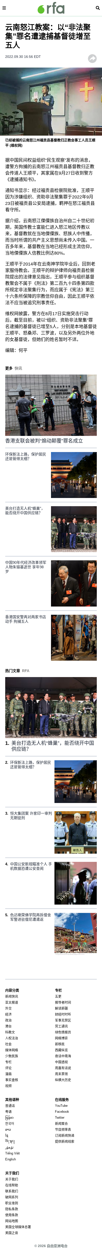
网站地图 (11, 1221)
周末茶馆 (61, 1074)
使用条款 (11, 1215)
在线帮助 (11, 1185)
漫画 (8, 1074)
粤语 (8, 1111)
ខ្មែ (6, 1135)
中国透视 (61, 1062)
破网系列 (11, 1197)
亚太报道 (11, 1002)
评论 (8, 1068)
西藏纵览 (61, 1050)
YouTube (61, 1105)
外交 (8, 1008)
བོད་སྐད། (10, 1141)
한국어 (9, 1123)
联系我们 (11, 1191)
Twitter (59, 1117)
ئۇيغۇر (9, 1147)
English (10, 1159)
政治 (8, 1020)
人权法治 (11, 1038)
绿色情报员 (63, 1032)
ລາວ (8, 1129)
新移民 (60, 1044)
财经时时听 (63, 1014)
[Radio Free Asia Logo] (51, 8)
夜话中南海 (63, 1056)
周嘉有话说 (63, 1068)
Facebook (62, 1111)
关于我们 (11, 1179)
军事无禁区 (63, 1020)
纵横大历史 (63, 1080)
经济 (8, 1014)
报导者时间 (63, 1002)
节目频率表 (63, 1129)
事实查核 (11, 1080)
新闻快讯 (11, 996)
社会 (8, 1044)
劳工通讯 (61, 1026)
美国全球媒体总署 (18, 1227)
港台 (8, 1026)
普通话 (10, 1105)
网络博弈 (61, 1038)
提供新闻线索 (64, 1141)
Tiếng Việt (12, 1153)
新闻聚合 (61, 1123)
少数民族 (11, 1056)
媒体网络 (11, 1050)
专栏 (8, 1062)
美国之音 (11, 1233)
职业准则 (11, 1203)
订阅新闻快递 (64, 1135)
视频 (8, 1086)
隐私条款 (11, 1209)
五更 (58, 996)
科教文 (10, 1032)
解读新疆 (61, 1008)
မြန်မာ (9, 1117)
